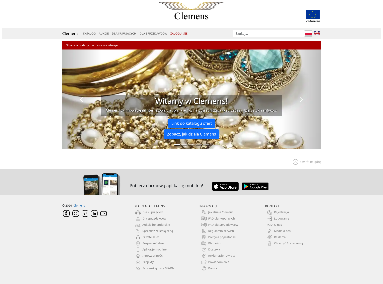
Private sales (150, 237)
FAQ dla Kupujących (221, 218)
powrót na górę (310, 162)
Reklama (280, 237)
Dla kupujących (152, 212)
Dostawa (214, 249)
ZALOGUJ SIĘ (179, 33)
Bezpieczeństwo (153, 243)
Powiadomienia (218, 262)
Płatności (214, 243)
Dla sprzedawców (154, 218)
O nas (278, 225)
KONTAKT (272, 206)
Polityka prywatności (222, 237)
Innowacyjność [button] (225, 132)
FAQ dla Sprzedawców (223, 225)
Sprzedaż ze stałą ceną (157, 231)
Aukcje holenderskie (156, 225)
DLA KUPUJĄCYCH (124, 33)
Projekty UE (150, 262)
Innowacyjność (152, 255)
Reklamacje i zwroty (221, 255)
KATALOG (89, 33)
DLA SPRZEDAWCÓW (153, 33)
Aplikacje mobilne (154, 249)
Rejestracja (281, 212)
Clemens (70, 33)
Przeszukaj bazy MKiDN (158, 268)
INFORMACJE (208, 206)
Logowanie (281, 218)
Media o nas (282, 231)
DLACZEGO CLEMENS (149, 206)
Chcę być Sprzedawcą (288, 243)
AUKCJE (104, 33)
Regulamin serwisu (221, 231)
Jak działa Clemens (220, 212)
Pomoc (213, 268)
